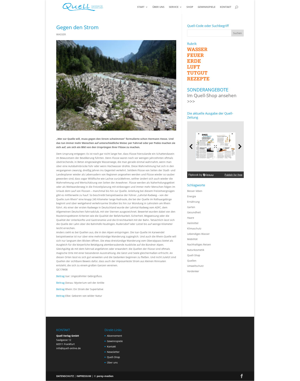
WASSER (61, 34)
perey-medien (105, 376)
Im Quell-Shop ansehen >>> (211, 98)
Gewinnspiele (115, 341)
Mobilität (192, 239)
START (140, 7)
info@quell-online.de (68, 348)
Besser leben (194, 191)
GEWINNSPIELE (206, 7)
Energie (191, 196)
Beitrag (60, 276)
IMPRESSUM (84, 376)
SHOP (189, 7)
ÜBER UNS (158, 7)
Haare (190, 217)
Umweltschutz (195, 265)
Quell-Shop (193, 255)
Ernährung (193, 201)
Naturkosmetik (195, 250)
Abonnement (114, 335)
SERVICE (173, 7)
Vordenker (193, 271)
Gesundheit (194, 212)
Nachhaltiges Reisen (199, 244)
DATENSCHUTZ (65, 376)
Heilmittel (192, 223)
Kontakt (111, 346)
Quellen (191, 260)
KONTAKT (225, 7)
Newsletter (113, 352)
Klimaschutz (194, 228)
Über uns (112, 362)
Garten (191, 207)
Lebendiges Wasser (198, 234)
